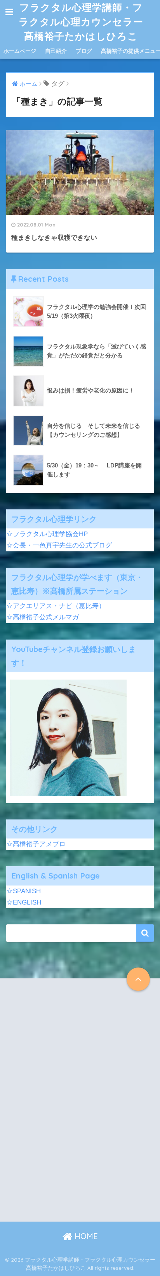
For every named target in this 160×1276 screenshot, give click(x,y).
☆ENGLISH (23, 902)
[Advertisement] (80, 1106)
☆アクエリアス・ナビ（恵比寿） (55, 606)
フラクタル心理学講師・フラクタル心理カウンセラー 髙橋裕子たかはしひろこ (82, 21)
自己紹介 (56, 51)
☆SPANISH (23, 891)
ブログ (84, 51)
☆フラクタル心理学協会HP (47, 534)
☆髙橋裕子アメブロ (36, 844)
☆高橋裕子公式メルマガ (42, 617)
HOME (85, 1236)
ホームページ (19, 51)
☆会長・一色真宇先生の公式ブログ (59, 545)
